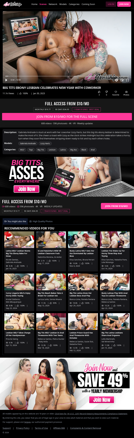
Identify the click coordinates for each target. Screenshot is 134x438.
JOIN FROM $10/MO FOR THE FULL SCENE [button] (67, 116)
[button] (6, 80)
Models (63, 4)
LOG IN (111, 4)
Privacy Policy (24, 428)
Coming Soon (88, 4)
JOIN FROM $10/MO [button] (116, 206)
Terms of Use (43, 428)
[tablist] (67, 221)
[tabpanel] (67, 290)
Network (53, 4)
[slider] (67, 76)
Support (8, 428)
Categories (74, 4)
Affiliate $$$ (60, 428)
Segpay (27, 422)
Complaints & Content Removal (85, 428)
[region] (67, 47)
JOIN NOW (124, 4)
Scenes (43, 4)
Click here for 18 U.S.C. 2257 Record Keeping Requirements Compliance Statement (91, 413)
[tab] (15, 221)
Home (34, 4)
